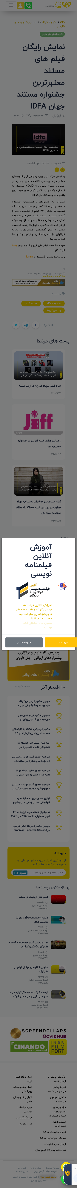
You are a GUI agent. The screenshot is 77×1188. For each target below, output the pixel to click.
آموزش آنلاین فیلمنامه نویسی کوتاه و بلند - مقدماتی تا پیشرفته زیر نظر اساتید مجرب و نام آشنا (33, 611)
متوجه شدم (24, 642)
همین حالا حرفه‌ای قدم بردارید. (37, 625)
